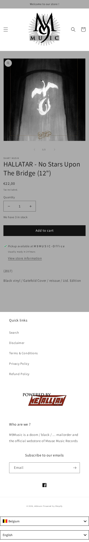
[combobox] (44, 521)
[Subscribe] (75, 467)
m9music (38, 506)
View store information (25, 258)
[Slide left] (34, 150)
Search (14, 332)
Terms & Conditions (23, 353)
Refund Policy (19, 374)
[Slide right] (55, 150)
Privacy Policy (19, 364)
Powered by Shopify (53, 506)
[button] (6, 29)
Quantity (9, 197)
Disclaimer (17, 343)
